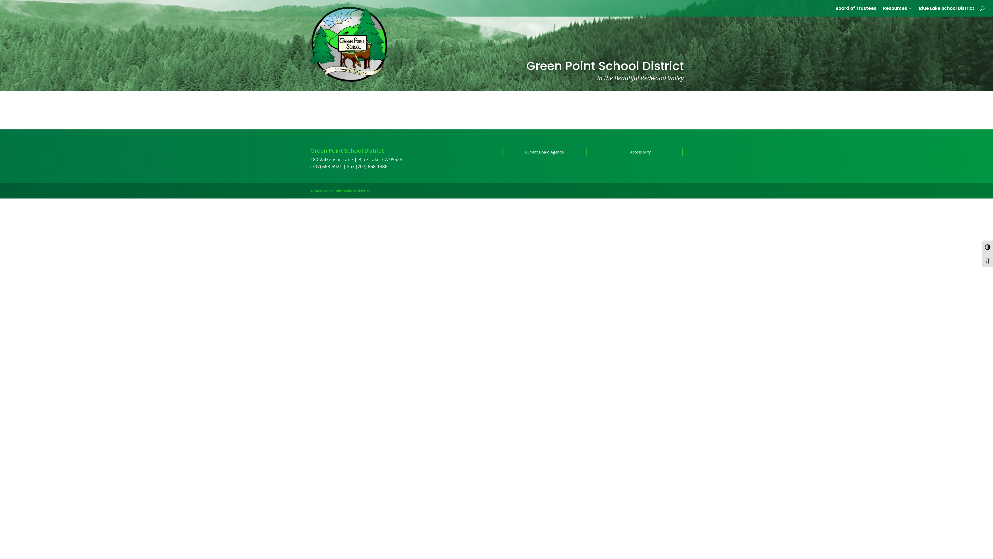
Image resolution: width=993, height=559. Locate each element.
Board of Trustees (856, 8)
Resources (895, 8)
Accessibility (640, 152)
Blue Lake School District (946, 8)
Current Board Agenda (544, 152)
